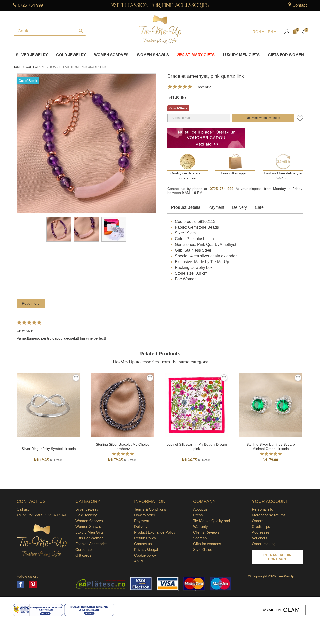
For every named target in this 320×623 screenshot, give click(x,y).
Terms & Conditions (150, 509)
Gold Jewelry (71, 55)
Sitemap (200, 538)
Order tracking (264, 544)
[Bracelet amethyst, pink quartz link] (59, 229)
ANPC (139, 561)
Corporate (84, 549)
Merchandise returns (269, 515)
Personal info (262, 509)
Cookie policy (145, 555)
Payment (216, 207)
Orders (258, 521)
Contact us (143, 544)
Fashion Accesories (92, 544)
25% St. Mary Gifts (196, 55)
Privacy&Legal (146, 549)
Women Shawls (153, 55)
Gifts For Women (90, 538)
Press (198, 515)
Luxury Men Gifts (90, 532)
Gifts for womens (207, 544)
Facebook (20, 584)
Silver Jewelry (32, 55)
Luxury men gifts (241, 55)
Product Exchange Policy (155, 532)
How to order (144, 515)
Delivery (239, 207)
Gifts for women (286, 55)
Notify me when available (263, 118)
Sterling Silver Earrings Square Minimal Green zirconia (270, 446)
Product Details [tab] (185, 207)
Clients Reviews (206, 532)
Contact (299, 5)
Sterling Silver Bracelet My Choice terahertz (123, 446)
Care (259, 207)
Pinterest (33, 584)
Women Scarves (111, 55)
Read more (31, 303)
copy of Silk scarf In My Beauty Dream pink (197, 446)
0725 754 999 (30, 5)
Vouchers (260, 538)
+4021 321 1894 (54, 515)
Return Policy (145, 538)
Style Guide (202, 549)
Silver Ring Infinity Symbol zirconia (49, 449)
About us (200, 509)
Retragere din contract (278, 557)
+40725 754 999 (28, 515)
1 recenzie (203, 87)
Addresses (261, 532)
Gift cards (84, 555)
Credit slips (261, 526)
